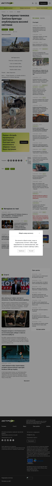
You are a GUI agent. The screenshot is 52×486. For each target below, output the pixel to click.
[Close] (39, 233)
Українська (21, 251)
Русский (31, 251)
